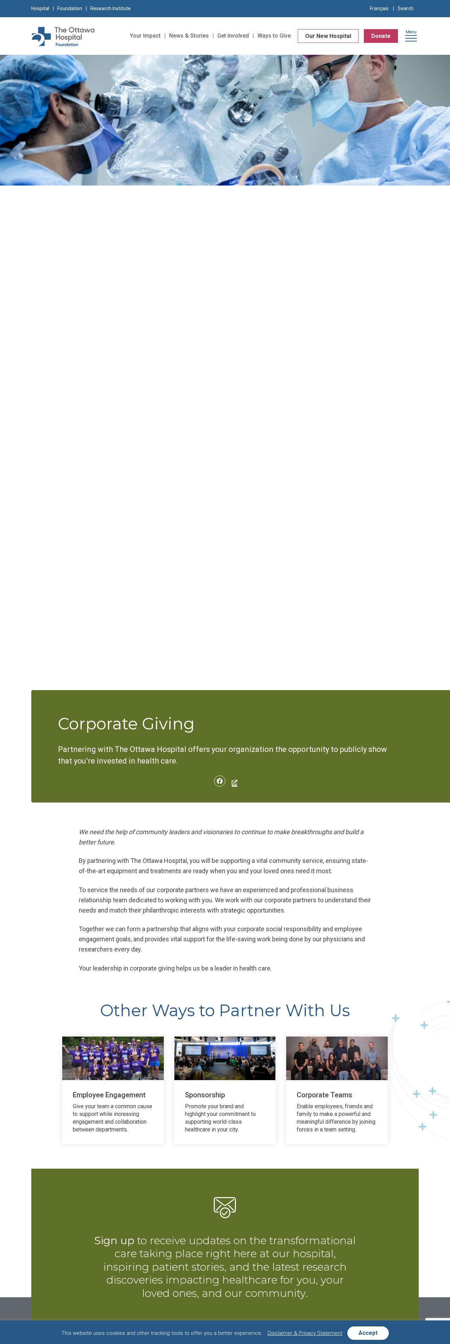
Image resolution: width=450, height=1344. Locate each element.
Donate (381, 36)
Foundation (69, 8)
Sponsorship (205, 1095)
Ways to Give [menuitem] (274, 35)
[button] (411, 38)
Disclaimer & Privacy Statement (305, 1333)
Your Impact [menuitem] (145, 35)
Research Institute (110, 8)
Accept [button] (368, 1333)
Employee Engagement (109, 1095)
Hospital (40, 8)
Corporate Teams (324, 1095)
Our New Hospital (328, 36)
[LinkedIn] (233, 781)
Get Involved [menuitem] (233, 35)
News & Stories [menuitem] (189, 35)
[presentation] (113, 1058)
